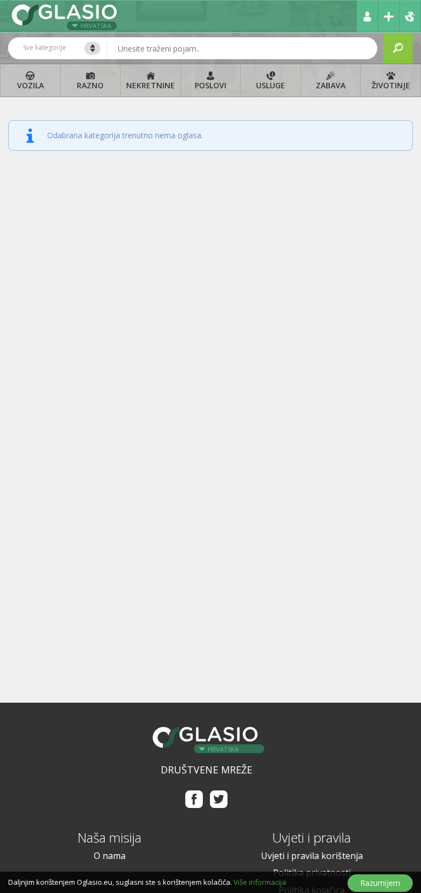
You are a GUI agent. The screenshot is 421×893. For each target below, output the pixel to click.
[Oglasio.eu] (65, 16)
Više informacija (260, 882)
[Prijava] (367, 16)
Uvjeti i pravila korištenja (312, 856)
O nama (110, 856)
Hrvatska (96, 25)
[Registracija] (388, 16)
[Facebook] (194, 799)
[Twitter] (219, 799)
